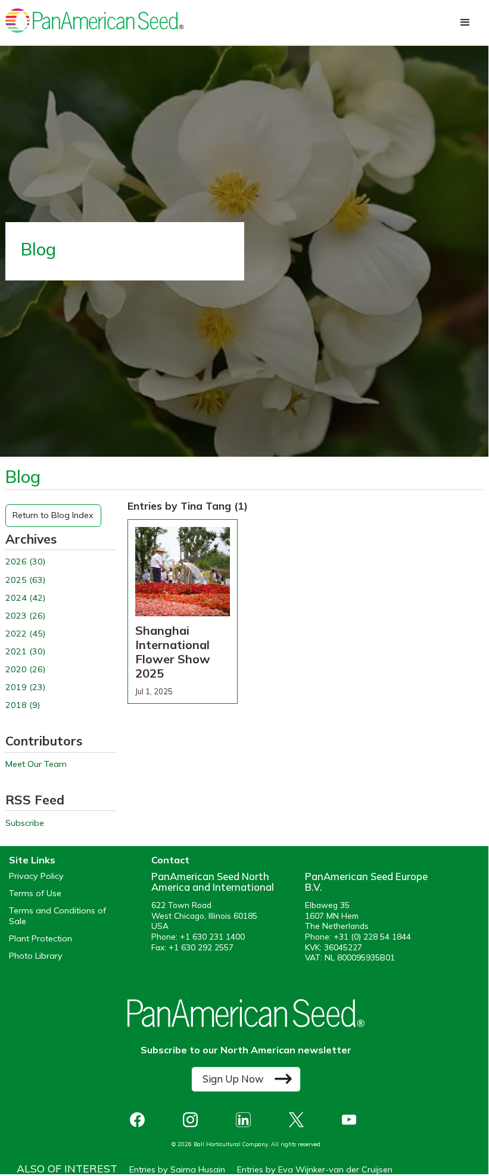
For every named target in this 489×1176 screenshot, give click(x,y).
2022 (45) (25, 634)
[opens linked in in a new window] (246, 1119)
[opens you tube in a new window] (352, 1119)
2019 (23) (25, 687)
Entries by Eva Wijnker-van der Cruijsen (315, 1169)
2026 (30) (25, 562)
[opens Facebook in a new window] (140, 1119)
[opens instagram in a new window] (193, 1119)
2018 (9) (22, 705)
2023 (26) (25, 616)
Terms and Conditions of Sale (57, 916)
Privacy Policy (36, 876)
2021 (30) (25, 652)
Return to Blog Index (53, 515)
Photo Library (36, 956)
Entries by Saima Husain (177, 1169)
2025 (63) (25, 580)
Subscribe (24, 823)
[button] (465, 22)
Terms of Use (35, 893)
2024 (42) (25, 598)
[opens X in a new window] (299, 1119)
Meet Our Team (36, 764)
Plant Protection (40, 939)
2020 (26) (25, 670)
